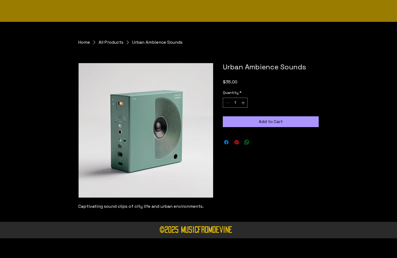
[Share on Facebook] (226, 142)
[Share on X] (257, 142)
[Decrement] (227, 102)
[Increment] (243, 102)
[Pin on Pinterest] (236, 142)
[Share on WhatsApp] (247, 142)
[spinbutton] (235, 102)
